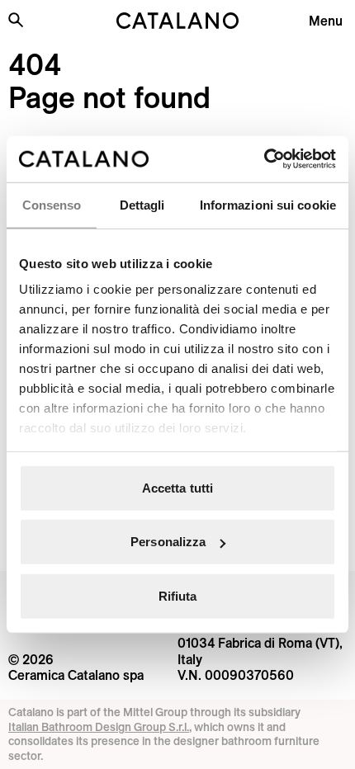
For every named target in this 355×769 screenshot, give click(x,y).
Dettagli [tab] (142, 204)
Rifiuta (178, 595)
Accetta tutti (177, 487)
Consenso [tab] (52, 204)
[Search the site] (15, 19)
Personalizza (168, 542)
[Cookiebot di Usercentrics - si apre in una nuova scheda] (264, 159)
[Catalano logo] (177, 20)
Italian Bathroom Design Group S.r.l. (98, 726)
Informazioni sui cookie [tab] (268, 204)
